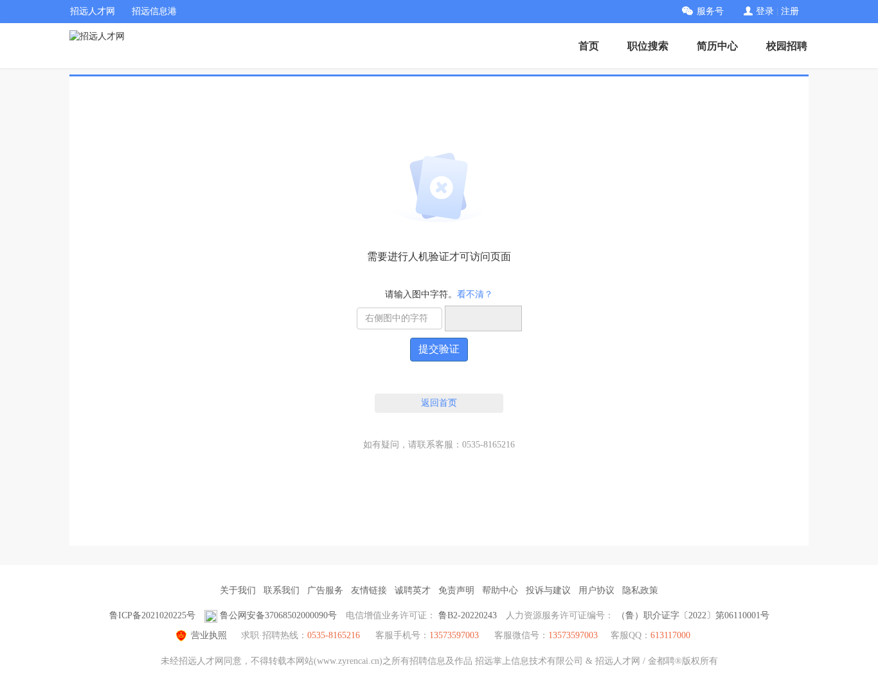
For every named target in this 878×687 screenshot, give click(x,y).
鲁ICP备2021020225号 (152, 615)
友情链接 (369, 590)
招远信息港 (154, 11)
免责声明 (456, 590)
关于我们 (238, 590)
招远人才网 (92, 11)
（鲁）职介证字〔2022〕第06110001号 (692, 615)
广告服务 (325, 590)
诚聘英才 (413, 590)
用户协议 (596, 590)
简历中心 (717, 45)
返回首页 (439, 403)
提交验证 (439, 349)
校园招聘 (786, 45)
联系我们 (282, 590)
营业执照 (209, 635)
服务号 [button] (710, 11)
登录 (765, 11)
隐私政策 (640, 590)
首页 (588, 45)
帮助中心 (500, 590)
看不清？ (475, 294)
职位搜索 (647, 45)
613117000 (670, 635)
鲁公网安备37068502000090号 (278, 615)
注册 (790, 11)
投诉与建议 (548, 590)
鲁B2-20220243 (467, 615)
